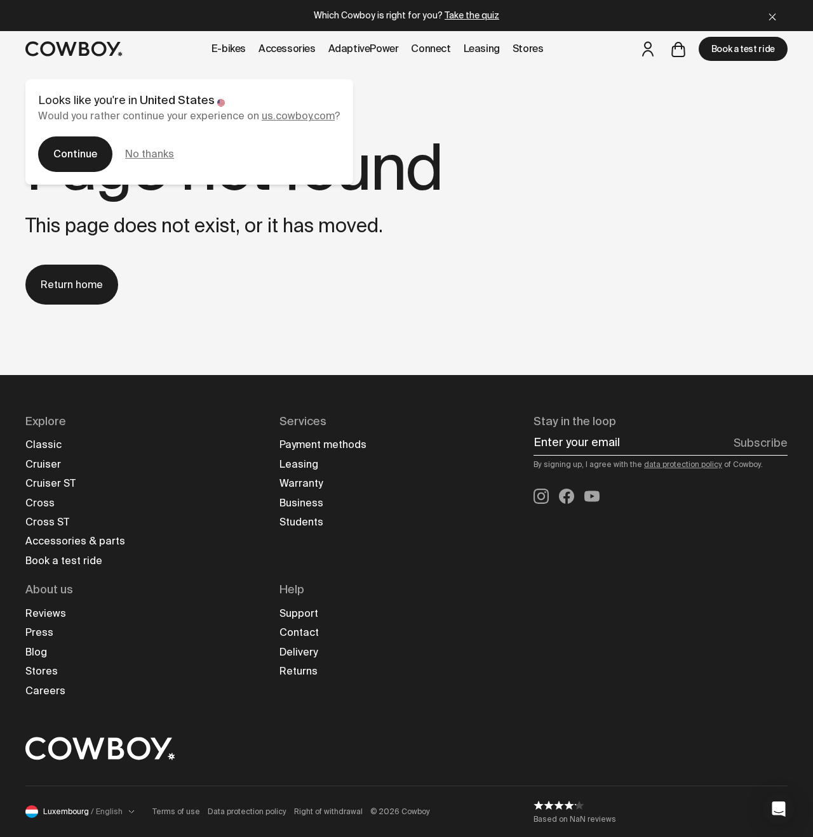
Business (301, 503)
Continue (75, 154)
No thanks (149, 154)
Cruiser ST (50, 483)
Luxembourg (83, 812)
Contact (299, 632)
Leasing (298, 464)
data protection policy (683, 464)
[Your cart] (678, 49)
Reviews (45, 613)
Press (39, 632)
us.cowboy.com (298, 115)
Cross (40, 503)
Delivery (298, 652)
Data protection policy (247, 812)
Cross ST (47, 522)
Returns (298, 671)
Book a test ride (743, 49)
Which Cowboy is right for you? (406, 15)
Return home (72, 284)
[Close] (772, 15)
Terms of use (176, 812)
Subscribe (761, 443)
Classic (43, 444)
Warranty (301, 483)
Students (301, 522)
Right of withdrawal (328, 812)
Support (298, 613)
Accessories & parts (75, 541)
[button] (778, 809)
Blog (36, 652)
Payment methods (322, 444)
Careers (45, 690)
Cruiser (43, 464)
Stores (41, 671)
